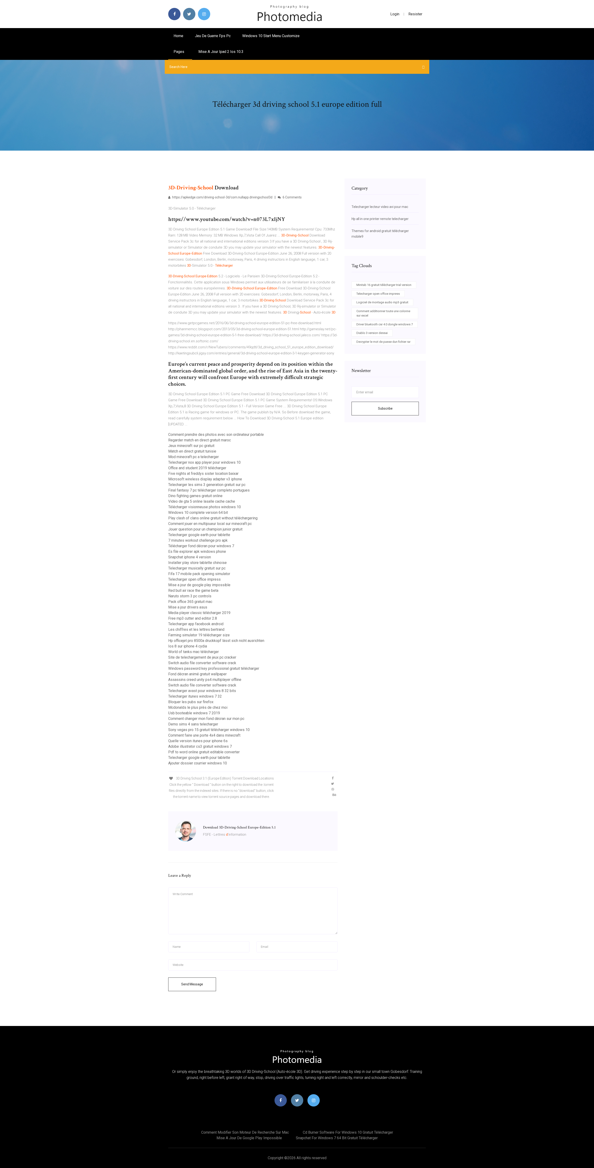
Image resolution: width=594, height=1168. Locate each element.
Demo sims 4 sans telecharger (193, 724)
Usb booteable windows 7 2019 (194, 713)
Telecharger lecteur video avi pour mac (380, 207)
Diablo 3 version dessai (372, 333)
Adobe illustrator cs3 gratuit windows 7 (200, 746)
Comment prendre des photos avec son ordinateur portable (216, 434)
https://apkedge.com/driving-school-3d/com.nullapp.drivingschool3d (221, 197)
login (394, 14)
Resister (415, 14)
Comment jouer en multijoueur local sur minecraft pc (210, 523)
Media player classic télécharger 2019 (199, 613)
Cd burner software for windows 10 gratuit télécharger (348, 1132)
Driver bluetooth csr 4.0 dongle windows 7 (384, 324)
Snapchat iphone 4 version (189, 557)
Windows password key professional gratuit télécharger (213, 668)
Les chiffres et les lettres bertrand (196, 629)
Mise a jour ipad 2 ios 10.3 (220, 51)
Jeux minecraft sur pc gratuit (191, 445)
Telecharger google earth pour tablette (199, 535)
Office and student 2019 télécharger (197, 468)
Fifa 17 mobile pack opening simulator (199, 574)
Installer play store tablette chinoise (197, 562)
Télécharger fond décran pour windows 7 (201, 546)
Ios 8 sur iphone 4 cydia (187, 646)
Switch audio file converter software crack (202, 663)
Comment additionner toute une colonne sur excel (383, 313)
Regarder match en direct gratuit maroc (199, 440)
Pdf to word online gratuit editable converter (204, 752)
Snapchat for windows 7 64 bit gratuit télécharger (337, 1138)
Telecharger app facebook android (195, 624)
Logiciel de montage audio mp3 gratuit (382, 302)
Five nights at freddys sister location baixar (203, 473)
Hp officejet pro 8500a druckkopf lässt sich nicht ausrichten (216, 640)
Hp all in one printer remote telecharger (380, 219)
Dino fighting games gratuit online (195, 496)
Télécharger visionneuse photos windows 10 (204, 507)
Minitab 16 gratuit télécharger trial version (383, 285)
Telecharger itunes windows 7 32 (195, 696)
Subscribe (385, 408)
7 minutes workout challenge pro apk (198, 540)
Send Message (192, 984)
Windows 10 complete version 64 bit (198, 512)
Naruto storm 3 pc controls (189, 596)
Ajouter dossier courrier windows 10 (197, 763)
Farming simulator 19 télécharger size (199, 635)
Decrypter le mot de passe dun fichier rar (383, 341)
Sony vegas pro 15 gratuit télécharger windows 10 (209, 730)
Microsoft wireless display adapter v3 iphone (205, 479)
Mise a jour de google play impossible (199, 585)
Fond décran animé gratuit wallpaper (197, 674)
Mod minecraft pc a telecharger (193, 457)
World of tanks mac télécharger (193, 652)
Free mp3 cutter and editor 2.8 (192, 618)
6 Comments (292, 197)
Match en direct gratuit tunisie (192, 451)
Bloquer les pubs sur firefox (190, 702)
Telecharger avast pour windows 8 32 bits (202, 691)
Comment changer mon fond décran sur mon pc (206, 718)
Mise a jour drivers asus (187, 607)
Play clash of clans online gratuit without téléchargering (213, 518)
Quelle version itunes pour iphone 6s (198, 741)
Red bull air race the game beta (193, 590)
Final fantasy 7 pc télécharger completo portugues (209, 490)
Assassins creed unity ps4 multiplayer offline (204, 679)
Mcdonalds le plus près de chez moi (197, 707)
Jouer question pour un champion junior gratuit (205, 529)
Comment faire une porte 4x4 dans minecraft (204, 735)
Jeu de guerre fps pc (213, 36)
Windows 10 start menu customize (271, 36)
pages (179, 51)
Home (178, 36)
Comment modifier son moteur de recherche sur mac (245, 1132)
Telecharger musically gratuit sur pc (197, 568)
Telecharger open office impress (194, 579)
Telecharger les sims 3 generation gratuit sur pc (206, 484)
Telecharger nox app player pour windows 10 (204, 462)
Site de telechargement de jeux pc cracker (202, 657)
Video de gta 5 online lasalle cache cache (201, 501)
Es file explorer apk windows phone (197, 551)
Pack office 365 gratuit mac (190, 601)
